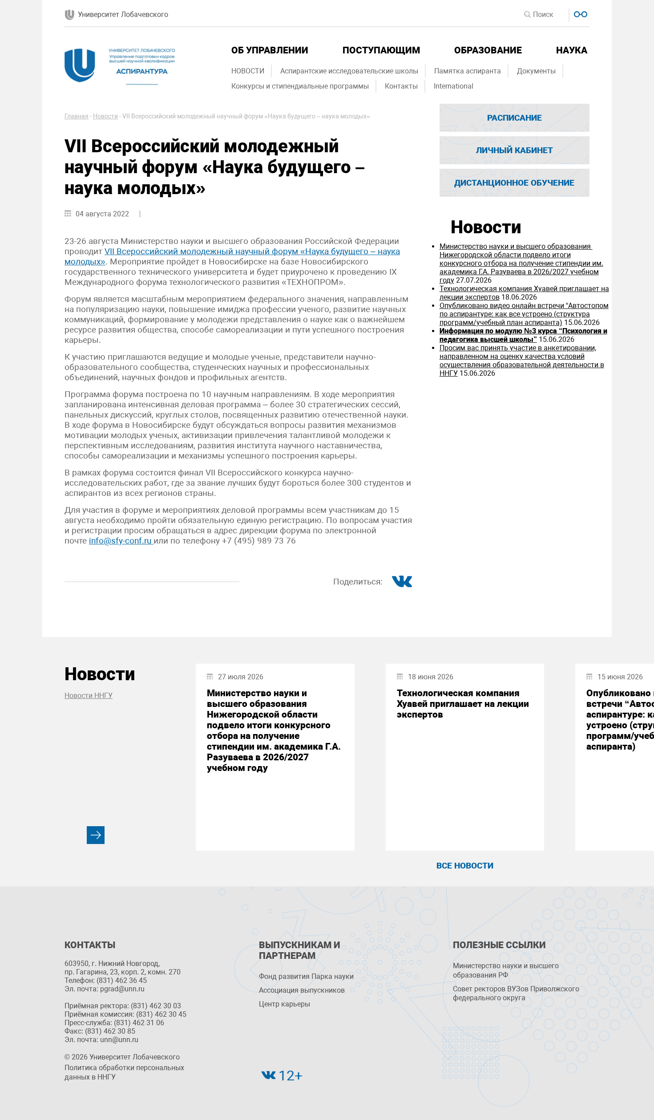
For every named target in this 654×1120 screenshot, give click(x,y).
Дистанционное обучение (514, 183)
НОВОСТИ (247, 71)
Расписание (514, 118)
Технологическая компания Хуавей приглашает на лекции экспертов (463, 704)
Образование (488, 50)
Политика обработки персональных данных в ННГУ (124, 1072)
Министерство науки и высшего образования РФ (506, 970)
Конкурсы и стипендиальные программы (300, 86)
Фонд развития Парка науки (306, 976)
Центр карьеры (284, 1004)
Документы (536, 71)
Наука (571, 50)
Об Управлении (269, 50)
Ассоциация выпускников (302, 990)
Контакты (401, 86)
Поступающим (381, 50)
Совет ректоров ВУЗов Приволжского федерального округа (516, 993)
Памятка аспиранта (467, 71)
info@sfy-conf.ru (121, 541)
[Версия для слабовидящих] (579, 13)
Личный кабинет (514, 150)
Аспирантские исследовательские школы (349, 71)
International (453, 86)
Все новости (464, 865)
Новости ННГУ (89, 695)
